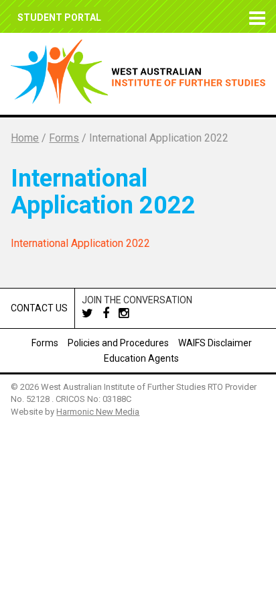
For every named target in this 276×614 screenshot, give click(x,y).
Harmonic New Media (97, 412)
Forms (44, 343)
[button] (254, 16)
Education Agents (141, 358)
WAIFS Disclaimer (215, 343)
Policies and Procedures (118, 343)
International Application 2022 (80, 243)
